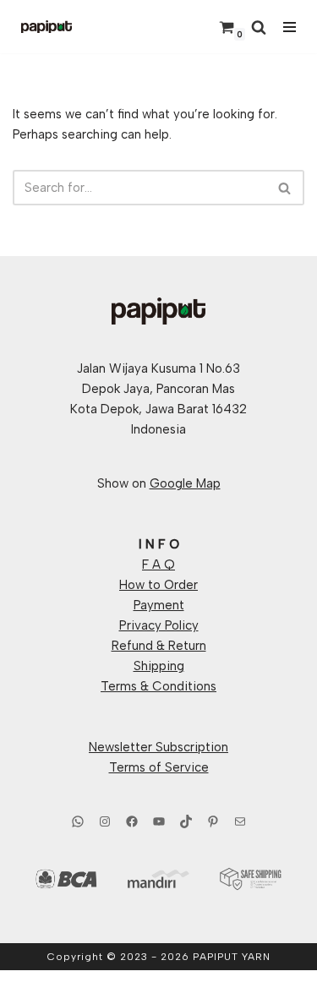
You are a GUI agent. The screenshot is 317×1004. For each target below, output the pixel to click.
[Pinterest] (213, 821)
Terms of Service (159, 767)
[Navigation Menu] (289, 27)
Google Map (185, 483)
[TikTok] (186, 821)
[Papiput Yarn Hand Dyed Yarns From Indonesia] (46, 26)
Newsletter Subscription (158, 747)
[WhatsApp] (78, 821)
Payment (159, 605)
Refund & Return (159, 645)
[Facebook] (132, 821)
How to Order (158, 584)
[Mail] (240, 821)
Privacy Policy (159, 625)
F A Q (158, 564)
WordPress (215, 987)
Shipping (159, 666)
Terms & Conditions (158, 686)
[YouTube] (159, 821)
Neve (85, 987)
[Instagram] (105, 821)
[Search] (258, 27)
